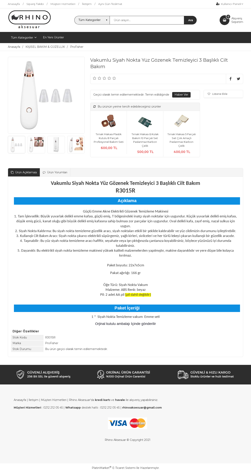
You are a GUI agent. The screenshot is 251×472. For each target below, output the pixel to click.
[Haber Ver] (181, 95)
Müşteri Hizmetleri (53, 400)
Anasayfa (20, 400)
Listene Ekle (219, 93)
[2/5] (97, 78)
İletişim (33, 400)
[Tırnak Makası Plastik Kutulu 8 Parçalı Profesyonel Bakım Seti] (108, 122)
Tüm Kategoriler (22, 37)
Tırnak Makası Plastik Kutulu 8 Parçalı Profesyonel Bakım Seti (109, 138)
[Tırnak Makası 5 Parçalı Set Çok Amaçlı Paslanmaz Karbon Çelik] (181, 122)
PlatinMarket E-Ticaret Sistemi (114, 468)
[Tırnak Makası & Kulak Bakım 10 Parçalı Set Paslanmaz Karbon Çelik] (145, 122)
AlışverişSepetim (237, 20)
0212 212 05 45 (53, 407)
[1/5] (94, 78)
